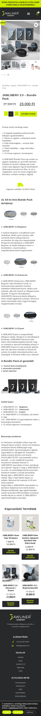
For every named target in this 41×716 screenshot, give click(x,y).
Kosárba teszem (28, 114)
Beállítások (30, 712)
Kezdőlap (6, 86)
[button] (28, 14)
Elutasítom (18, 712)
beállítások (13, 708)
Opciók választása (10, 551)
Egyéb (13, 86)
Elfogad (6, 712)
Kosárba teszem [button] (10, 604)
